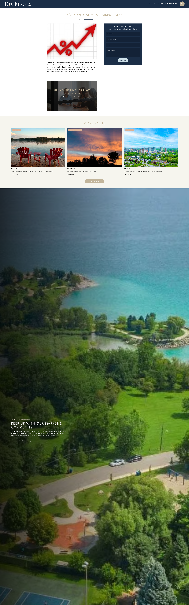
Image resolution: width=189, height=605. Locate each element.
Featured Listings (171, 4)
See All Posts (94, 181)
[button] (182, 3)
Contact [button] (161, 4)
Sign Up (21, 440)
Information (88, 19)
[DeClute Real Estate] (41, 3)
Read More (56, 76)
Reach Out (122, 60)
